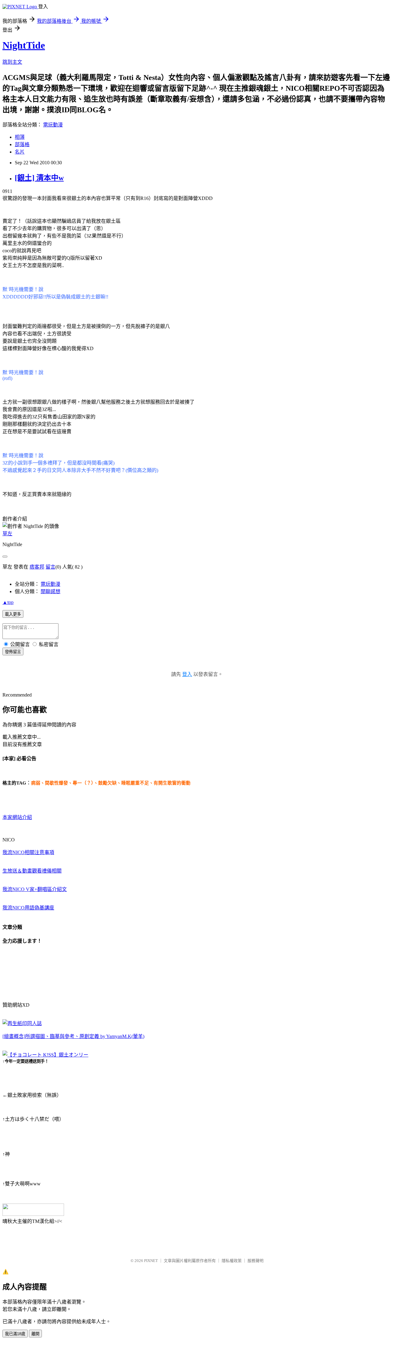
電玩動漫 (53, 124)
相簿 (20, 137)
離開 (35, 1334)
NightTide (23, 45)
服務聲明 (255, 1260)
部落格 (22, 144)
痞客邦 (37, 566)
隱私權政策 (232, 1260)
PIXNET (151, 1260)
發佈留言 (13, 651)
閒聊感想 (50, 591)
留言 (50, 566)
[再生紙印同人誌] (22, 1023)
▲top (8, 602)
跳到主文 (12, 62)
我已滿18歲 (15, 1334)
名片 (20, 151)
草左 (7, 533)
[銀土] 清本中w (39, 178)
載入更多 (13, 614)
